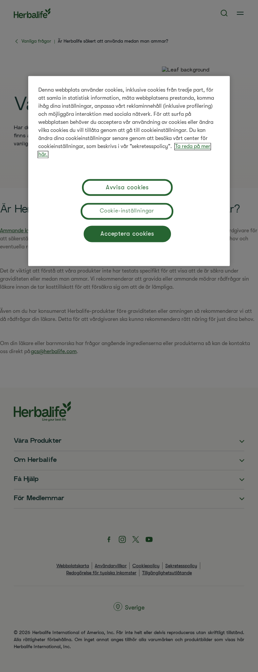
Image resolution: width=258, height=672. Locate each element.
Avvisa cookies (127, 187)
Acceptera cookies (127, 233)
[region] (129, 171)
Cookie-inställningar (127, 211)
